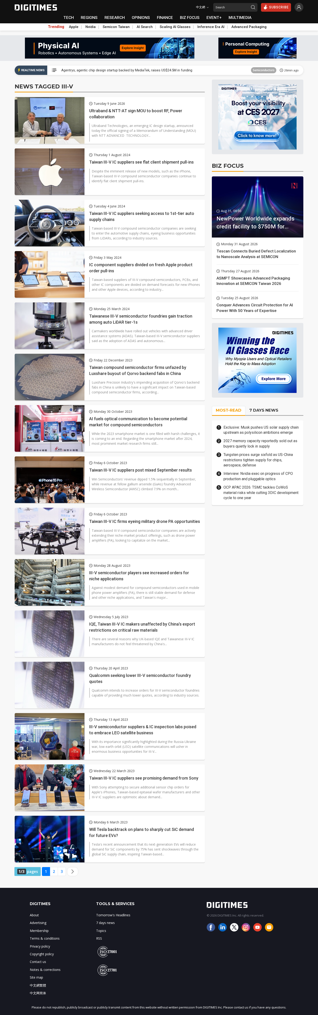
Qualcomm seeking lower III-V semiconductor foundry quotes (140, 678)
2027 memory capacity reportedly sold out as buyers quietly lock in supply (260, 443)
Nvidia (90, 27)
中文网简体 (38, 993)
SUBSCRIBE (279, 7)
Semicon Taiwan (116, 27)
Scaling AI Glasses (175, 27)
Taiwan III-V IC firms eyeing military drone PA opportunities (144, 521)
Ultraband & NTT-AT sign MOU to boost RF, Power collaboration (135, 113)
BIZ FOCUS (190, 17)
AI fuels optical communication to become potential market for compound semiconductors (138, 421)
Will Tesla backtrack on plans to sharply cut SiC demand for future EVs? (141, 832)
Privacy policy (40, 946)
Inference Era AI (210, 27)
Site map (36, 977)
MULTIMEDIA (240, 17)
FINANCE (165, 17)
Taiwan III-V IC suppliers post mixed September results (140, 470)
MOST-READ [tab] (228, 410)
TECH (68, 17)
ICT (272, 70)
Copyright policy (42, 954)
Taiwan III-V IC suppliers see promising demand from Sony (143, 778)
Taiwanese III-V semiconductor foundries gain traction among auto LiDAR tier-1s (140, 319)
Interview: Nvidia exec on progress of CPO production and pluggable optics (258, 476)
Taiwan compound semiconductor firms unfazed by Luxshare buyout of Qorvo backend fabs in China (137, 370)
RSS (99, 938)
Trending (56, 27)
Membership (39, 930)
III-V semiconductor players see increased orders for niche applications (139, 575)
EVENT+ (214, 17)
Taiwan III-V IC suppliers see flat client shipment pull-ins (141, 162)
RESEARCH (115, 17)
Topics (101, 930)
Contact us (38, 961)
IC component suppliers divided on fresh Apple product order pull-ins (141, 267)
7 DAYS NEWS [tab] (263, 410)
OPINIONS (141, 17)
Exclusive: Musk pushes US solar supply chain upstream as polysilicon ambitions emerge (261, 430)
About (34, 915)
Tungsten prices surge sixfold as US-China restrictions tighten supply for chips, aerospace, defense (258, 459)
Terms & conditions (45, 938)
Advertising (38, 922)
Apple (73, 27)
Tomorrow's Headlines (113, 915)
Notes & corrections (45, 969)
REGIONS (89, 17)
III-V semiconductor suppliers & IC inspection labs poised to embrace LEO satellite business (142, 729)
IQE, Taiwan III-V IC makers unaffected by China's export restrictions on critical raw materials (142, 627)
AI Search (145, 27)
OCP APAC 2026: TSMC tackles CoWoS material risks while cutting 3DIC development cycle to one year (260, 492)
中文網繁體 (38, 985)
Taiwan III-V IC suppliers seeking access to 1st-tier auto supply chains (141, 216)
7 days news (105, 922)
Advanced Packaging (249, 27)
